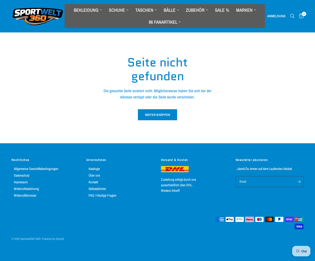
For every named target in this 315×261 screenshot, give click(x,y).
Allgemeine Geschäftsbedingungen (36, 168)
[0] (300, 16)
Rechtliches (20, 159)
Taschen (144, 10)
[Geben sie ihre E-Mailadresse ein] (298, 181)
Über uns (94, 175)
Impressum (21, 182)
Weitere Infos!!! (170, 190)
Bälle (169, 10)
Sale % (222, 10)
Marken (244, 10)
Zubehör (195, 10)
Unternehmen (96, 159)
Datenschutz (22, 175)
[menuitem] (87, 10)
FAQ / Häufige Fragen (102, 195)
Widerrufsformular (25, 195)
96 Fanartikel (163, 22)
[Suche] (292, 16)
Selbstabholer (97, 188)
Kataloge (94, 168)
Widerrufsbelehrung (26, 188)
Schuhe (117, 10)
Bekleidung (86, 10)
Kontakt (93, 182)
